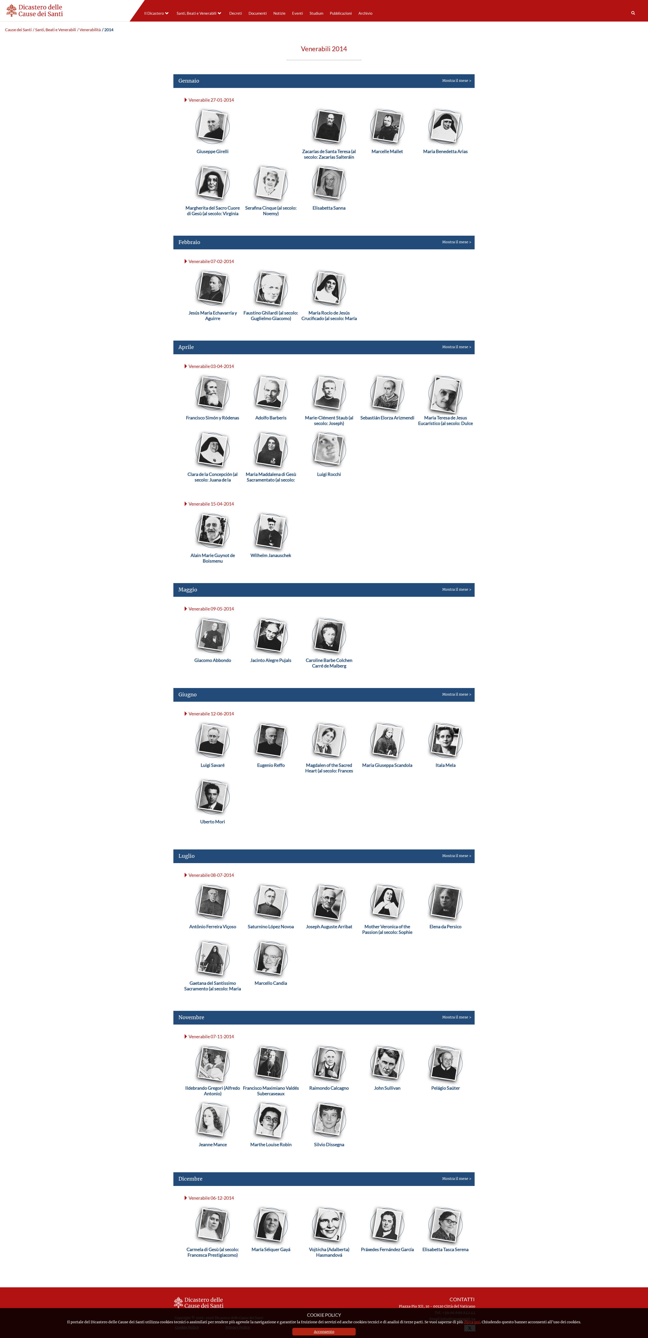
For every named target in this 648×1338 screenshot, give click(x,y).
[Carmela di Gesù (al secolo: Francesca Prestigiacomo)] (213, 1261)
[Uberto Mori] (212, 833)
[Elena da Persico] (445, 938)
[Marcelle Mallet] (387, 163)
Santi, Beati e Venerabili (196, 13)
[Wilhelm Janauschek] (271, 567)
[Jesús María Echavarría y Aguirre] (213, 324)
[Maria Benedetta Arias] (445, 163)
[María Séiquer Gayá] (271, 1261)
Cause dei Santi (18, 29)
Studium (316, 13)
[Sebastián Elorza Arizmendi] (387, 429)
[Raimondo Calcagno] (329, 1100)
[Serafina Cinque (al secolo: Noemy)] (271, 219)
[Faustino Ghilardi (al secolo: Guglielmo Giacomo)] (271, 324)
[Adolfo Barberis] (271, 429)
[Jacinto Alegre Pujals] (271, 672)
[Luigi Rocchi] (329, 486)
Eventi (297, 13)
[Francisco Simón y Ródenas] (212, 429)
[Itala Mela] (445, 777)
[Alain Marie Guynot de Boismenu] (213, 567)
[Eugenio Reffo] (271, 777)
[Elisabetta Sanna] (329, 219)
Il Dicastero (154, 13)
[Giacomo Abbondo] (213, 672)
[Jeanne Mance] (213, 1156)
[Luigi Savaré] (212, 777)
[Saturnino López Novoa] (271, 938)
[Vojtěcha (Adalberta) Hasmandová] (329, 1261)
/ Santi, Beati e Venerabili (54, 29)
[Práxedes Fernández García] (387, 1261)
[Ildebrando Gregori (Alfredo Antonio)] (213, 1100)
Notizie (279, 13)
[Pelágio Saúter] (446, 1100)
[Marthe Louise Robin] (271, 1156)
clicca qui (471, 1322)
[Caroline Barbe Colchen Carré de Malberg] (329, 672)
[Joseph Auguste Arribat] (329, 938)
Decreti (235, 13)
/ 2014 (107, 29)
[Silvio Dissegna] (329, 1156)
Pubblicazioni (341, 13)
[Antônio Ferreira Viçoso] (213, 938)
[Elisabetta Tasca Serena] (445, 1261)
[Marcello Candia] (271, 995)
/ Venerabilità (89, 29)
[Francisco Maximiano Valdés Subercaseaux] (271, 1100)
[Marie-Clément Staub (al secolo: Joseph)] (329, 429)
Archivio (365, 13)
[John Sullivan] (387, 1100)
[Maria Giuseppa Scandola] (387, 777)
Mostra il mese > (324, 80)
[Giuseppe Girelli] (212, 163)
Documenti (258, 13)
